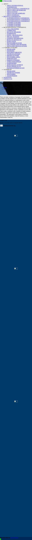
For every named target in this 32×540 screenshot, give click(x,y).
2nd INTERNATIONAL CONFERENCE (18, 19)
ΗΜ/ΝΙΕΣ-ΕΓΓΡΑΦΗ (13, 55)
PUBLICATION (11, 41)
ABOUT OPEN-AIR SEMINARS (16, 10)
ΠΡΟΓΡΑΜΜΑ (11, 74)
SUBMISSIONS (11, 33)
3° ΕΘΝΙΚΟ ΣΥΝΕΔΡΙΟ (14, 26)
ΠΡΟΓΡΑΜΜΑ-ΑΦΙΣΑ (13, 57)
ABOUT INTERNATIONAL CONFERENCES (15, 6)
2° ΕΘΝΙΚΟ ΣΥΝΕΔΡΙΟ (14, 24)
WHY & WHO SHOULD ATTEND (17, 46)
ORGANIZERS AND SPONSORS (16, 44)
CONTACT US (7, 79)
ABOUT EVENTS (12, 11)
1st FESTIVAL (7, 77)
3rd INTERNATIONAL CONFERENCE (18, 21)
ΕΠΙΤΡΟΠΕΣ (10, 51)
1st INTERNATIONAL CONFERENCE (18, 18)
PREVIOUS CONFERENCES (12, 16)
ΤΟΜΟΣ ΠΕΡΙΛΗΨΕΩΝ (14, 61)
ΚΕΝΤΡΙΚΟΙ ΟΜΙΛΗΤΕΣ (14, 52)
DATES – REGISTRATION (15, 35)
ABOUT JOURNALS (13, 15)
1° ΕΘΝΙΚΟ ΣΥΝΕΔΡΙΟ (14, 22)
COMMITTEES (11, 30)
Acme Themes (14, 537)
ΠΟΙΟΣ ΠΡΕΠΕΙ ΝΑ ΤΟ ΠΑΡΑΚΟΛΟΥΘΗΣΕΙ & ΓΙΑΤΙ (15, 67)
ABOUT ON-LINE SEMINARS (16, 13)
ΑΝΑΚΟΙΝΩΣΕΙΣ (12, 75)
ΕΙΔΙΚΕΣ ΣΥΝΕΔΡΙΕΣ (13, 60)
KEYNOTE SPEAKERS (14, 32)
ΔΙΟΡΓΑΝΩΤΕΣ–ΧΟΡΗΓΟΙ (15, 65)
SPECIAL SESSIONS (13, 36)
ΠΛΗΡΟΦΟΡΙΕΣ (12, 63)
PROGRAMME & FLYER (14, 43)
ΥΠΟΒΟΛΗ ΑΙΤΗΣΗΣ (13, 72)
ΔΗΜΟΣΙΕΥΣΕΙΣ (12, 58)
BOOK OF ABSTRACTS (14, 40)
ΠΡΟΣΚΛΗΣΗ (11, 49)
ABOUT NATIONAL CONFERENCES (18, 8)
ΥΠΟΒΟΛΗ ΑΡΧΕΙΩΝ (13, 54)
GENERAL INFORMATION (15, 38)
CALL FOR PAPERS (13, 29)
